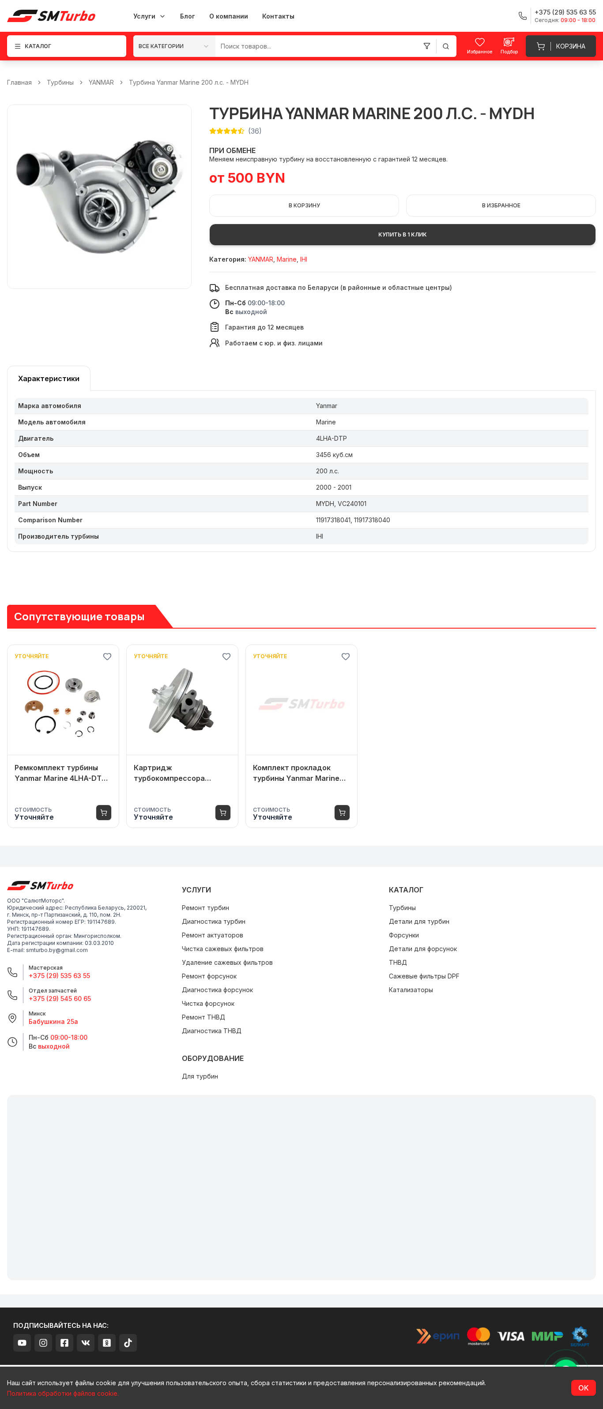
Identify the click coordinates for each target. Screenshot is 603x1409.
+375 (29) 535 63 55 (59, 975)
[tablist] (48, 378)
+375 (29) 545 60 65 (60, 998)
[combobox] (174, 46)
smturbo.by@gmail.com (57, 950)
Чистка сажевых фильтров (223, 948)
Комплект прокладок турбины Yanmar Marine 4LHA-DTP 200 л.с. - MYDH (300, 773)
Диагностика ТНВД (211, 1030)
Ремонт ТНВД (203, 1017)
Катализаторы (411, 989)
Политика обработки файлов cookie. (63, 1393)
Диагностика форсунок (217, 989)
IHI (303, 259)
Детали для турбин (419, 921)
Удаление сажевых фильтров (227, 962)
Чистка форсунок (208, 1003)
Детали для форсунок (423, 948)
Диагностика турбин (213, 921)
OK (583, 1387)
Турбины (60, 82)
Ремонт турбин (205, 907)
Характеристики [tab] (48, 378)
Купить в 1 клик (402, 234)
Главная (19, 82)
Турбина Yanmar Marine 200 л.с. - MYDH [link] (189, 82)
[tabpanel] (301, 471)
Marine (287, 259)
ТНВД (398, 962)
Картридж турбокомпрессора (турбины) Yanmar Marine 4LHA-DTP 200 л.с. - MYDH (181, 773)
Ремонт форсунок (209, 976)
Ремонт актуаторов (212, 935)
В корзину (304, 205)
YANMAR (101, 82)
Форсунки (404, 935)
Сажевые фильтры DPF (424, 976)
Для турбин (200, 1076)
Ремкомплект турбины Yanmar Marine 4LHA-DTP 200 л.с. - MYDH (60, 773)
